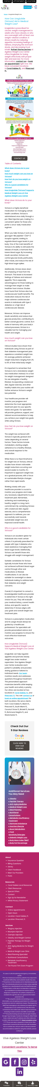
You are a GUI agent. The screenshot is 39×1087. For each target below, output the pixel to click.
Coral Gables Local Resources (20, 885)
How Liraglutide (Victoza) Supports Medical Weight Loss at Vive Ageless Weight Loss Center (19, 193)
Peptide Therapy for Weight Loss (19, 942)
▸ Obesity (12, 798)
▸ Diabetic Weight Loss (18, 837)
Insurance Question (16, 860)
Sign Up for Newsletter (17, 897)
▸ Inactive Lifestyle (16, 826)
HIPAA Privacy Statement (18, 901)
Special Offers (13, 891)
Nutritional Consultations (18, 957)
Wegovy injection (15, 928)
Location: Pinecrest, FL (16, 919)
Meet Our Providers (15, 873)
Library (10, 867)
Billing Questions (14, 863)
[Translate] (6, 1083)
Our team (23, 673)
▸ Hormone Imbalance (18, 823)
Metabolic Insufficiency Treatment (17, 961)
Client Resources (14, 888)
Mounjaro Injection (15, 931)
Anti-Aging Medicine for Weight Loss (21, 947)
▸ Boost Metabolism (17, 829)
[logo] (5, 6)
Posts (10, 876)
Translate (6, 1086)
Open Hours (12, 913)
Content (11, 894)
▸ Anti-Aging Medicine (18, 804)
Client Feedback (14, 870)
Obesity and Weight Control (19, 938)
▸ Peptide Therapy (16, 801)
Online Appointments (16, 910)
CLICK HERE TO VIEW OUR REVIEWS (19, 745)
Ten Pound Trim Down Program (20, 966)
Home (5, 14)
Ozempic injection (15, 935)
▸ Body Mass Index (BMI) (19, 840)
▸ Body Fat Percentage (18, 843)
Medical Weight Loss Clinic (18, 951)
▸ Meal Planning (15, 810)
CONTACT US (19, 158)
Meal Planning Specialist (18, 954)
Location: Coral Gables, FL (18, 916)
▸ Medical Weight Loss (18, 807)
